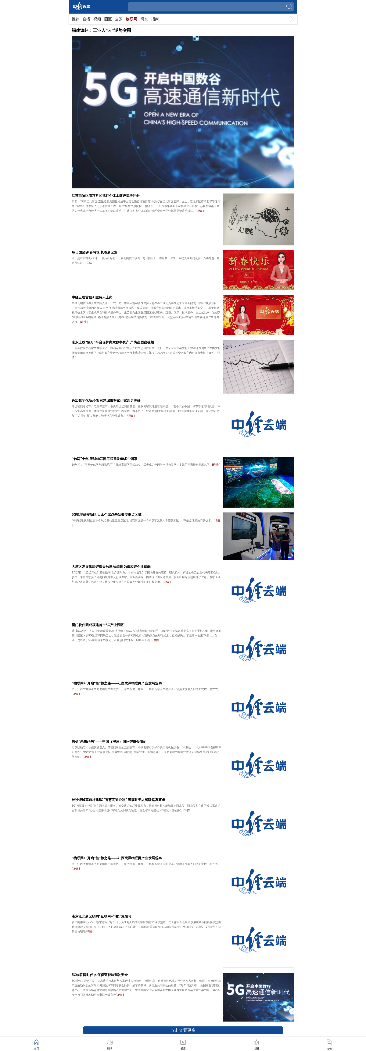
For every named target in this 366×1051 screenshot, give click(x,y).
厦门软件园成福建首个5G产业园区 (98, 625)
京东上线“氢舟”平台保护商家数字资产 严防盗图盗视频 (113, 342)
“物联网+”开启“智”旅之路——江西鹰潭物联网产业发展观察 (117, 683)
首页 (36, 1048)
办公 (329, 1048)
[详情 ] (200, 210)
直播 (86, 19)
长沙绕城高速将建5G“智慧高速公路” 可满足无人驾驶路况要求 (118, 800)
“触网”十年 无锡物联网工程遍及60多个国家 (104, 459)
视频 (97, 19)
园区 (108, 19)
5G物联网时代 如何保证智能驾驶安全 (100, 975)
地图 (256, 1048)
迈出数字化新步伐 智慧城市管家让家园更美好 (106, 400)
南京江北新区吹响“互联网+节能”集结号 (101, 916)
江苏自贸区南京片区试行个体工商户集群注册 (106, 195)
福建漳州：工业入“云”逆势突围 (101, 30)
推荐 (75, 19)
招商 (155, 19)
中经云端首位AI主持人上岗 (92, 297)
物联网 (131, 19)
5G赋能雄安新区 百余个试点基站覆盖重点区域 (106, 514)
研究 (144, 19)
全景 (119, 19)
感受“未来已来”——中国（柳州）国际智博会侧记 (109, 741)
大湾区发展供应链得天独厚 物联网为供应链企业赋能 (111, 566)
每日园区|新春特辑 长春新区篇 (95, 252)
